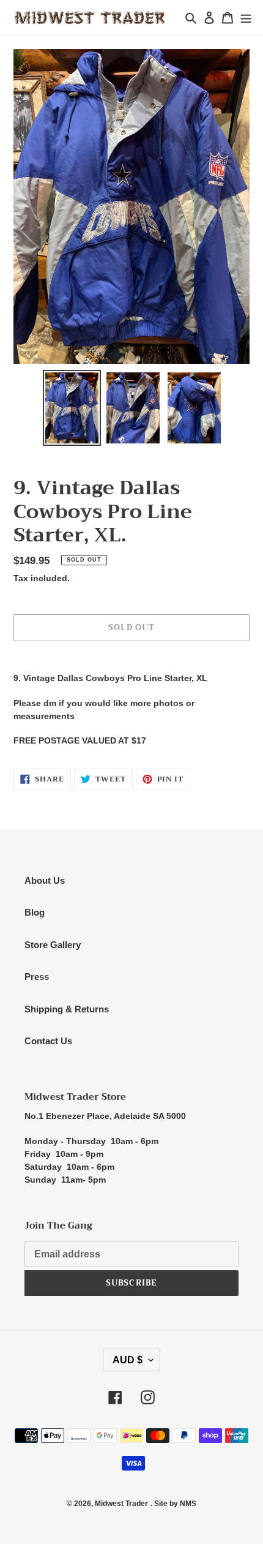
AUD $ (128, 1360)
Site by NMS (175, 1503)
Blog (34, 912)
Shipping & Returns (66, 1009)
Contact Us (48, 1041)
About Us (44, 880)
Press (36, 976)
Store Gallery (52, 945)
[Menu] (246, 17)
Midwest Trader (121, 1503)
